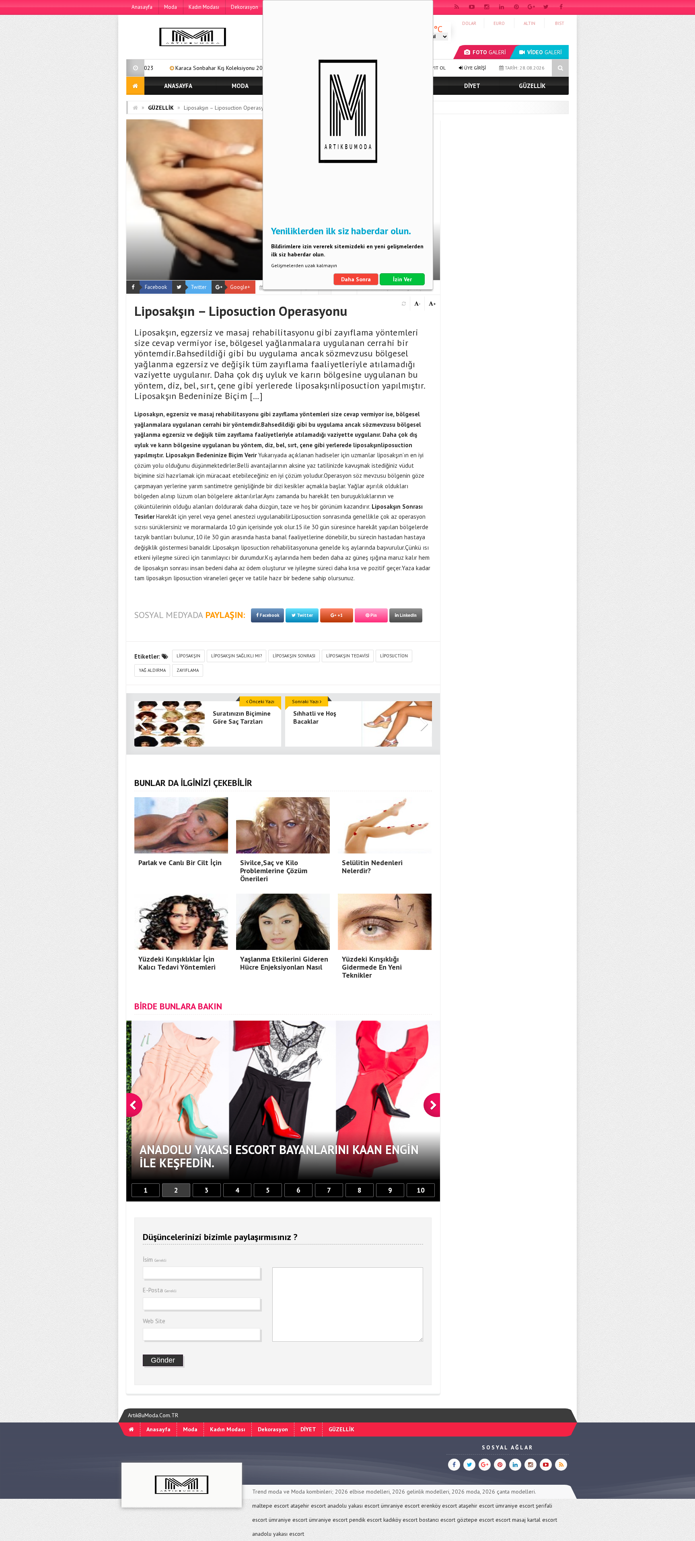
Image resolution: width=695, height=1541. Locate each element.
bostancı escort (437, 1519)
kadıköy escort (400, 1519)
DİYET (472, 86)
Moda (170, 7)
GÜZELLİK (532, 86)
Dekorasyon (244, 7)
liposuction (394, 656)
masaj (519, 1519)
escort (503, 1519)
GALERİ (489, 52)
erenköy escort (439, 1505)
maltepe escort (270, 1505)
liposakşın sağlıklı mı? (236, 656)
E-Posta (160, 1290)
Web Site (154, 1321)
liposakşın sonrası (294, 656)
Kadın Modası (204, 7)
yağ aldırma (152, 670)
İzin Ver (402, 279)
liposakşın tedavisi (347, 656)
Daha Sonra (356, 279)
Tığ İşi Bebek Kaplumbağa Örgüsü (250, 68)
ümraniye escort (400, 1505)
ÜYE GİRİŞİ (474, 68)
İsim (155, 1259)
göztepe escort (475, 1519)
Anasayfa (142, 7)
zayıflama (188, 670)
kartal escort (542, 1519)
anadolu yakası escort (353, 1505)
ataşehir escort (308, 1505)
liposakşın (188, 656)
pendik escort (365, 1519)
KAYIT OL (435, 68)
